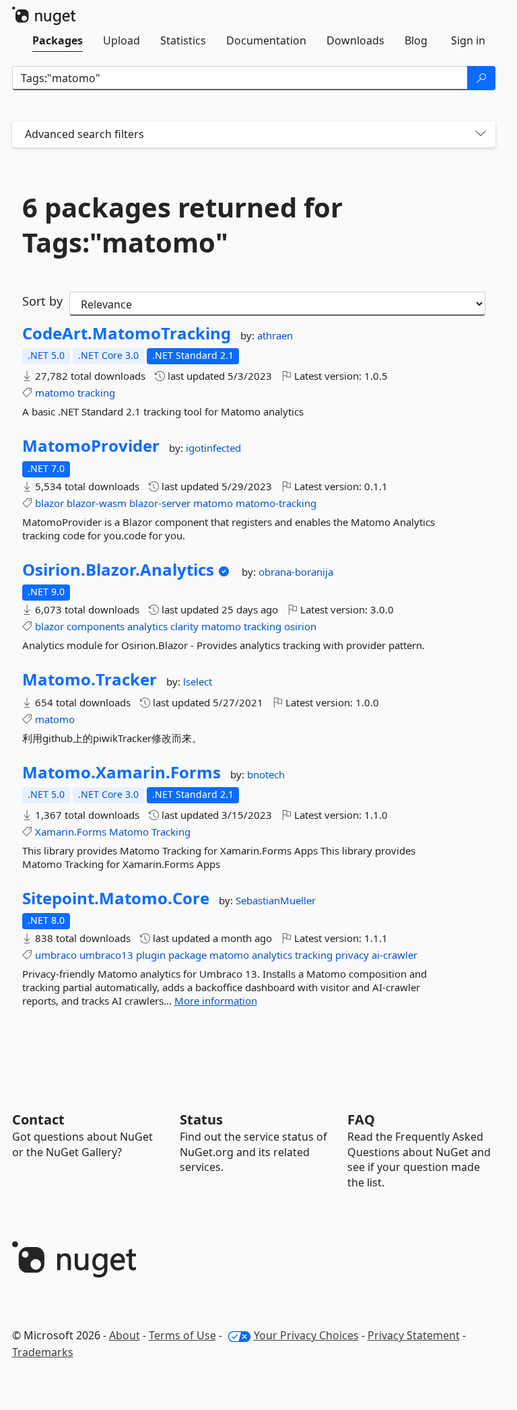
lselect (197, 681)
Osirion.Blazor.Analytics (118, 569)
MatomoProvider (91, 445)
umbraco (56, 955)
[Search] (481, 78)
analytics (147, 626)
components (96, 626)
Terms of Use (182, 1335)
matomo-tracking (276, 503)
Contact (38, 1119)
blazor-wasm (97, 503)
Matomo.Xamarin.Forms (121, 772)
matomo (55, 392)
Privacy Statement (414, 1335)
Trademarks (42, 1352)
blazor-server (160, 503)
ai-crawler (394, 955)
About (124, 1335)
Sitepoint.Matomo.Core (115, 898)
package (187, 955)
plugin (151, 955)
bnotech (266, 774)
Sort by (42, 301)
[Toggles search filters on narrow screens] (480, 134)
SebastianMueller (276, 900)
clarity (184, 626)
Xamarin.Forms (70, 831)
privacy (352, 955)
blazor (49, 503)
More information (215, 1000)
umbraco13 (106, 955)
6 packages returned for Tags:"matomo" (182, 225)
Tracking (171, 831)
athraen (275, 335)
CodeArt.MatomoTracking (126, 333)
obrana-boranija (295, 571)
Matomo (129, 831)
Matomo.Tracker (89, 679)
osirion (300, 626)
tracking (96, 392)
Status (201, 1119)
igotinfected (213, 448)
